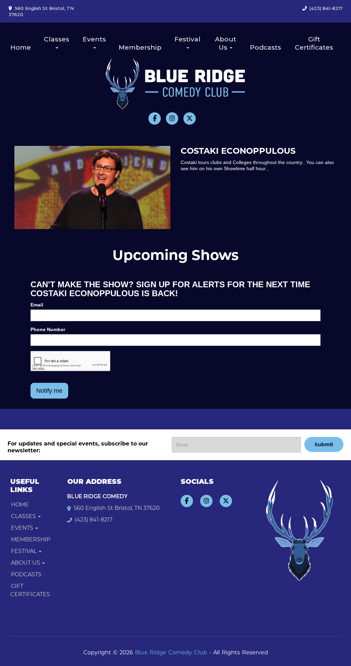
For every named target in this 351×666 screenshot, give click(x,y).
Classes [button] (56, 39)
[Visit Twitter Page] (189, 118)
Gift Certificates (314, 43)
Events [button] (94, 39)
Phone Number (48, 329)
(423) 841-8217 (326, 8)
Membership (140, 47)
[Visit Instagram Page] (172, 118)
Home (20, 47)
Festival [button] (187, 39)
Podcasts (265, 47)
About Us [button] (225, 43)
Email (37, 304)
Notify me (49, 390)
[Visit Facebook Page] (154, 118)
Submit (324, 444)
